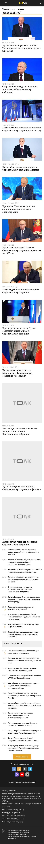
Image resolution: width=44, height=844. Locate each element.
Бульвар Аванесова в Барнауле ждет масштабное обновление (23, 651)
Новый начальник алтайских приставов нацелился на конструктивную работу (20, 715)
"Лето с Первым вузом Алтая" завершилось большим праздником (23, 739)
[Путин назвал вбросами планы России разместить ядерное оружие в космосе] (22, 28)
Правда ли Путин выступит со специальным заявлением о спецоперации (18, 209)
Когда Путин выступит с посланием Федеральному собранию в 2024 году (21, 129)
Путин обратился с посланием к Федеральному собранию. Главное (20, 168)
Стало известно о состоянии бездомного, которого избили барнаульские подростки (20, 589)
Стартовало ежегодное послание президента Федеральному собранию (19, 89)
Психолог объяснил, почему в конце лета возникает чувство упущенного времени (23, 579)
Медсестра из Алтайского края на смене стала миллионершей (22, 669)
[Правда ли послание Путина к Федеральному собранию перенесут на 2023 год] (22, 230)
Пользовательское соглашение (18, 832)
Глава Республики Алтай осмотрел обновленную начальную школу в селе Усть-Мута (24, 695)
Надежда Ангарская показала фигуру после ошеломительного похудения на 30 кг (24, 660)
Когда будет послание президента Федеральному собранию (20, 291)
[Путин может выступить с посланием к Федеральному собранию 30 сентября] (22, 352)
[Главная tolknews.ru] (22, 2)
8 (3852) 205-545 (11, 816)
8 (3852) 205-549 (11, 819)
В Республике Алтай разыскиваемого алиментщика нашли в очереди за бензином (24, 634)
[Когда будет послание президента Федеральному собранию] (22, 272)
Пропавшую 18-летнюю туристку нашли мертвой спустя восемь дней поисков (23, 552)
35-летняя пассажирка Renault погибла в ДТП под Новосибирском (24, 677)
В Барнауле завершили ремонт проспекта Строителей (21, 608)
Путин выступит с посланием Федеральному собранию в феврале (21, 488)
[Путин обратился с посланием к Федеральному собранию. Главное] (22, 149)
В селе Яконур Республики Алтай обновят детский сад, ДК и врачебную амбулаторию (24, 616)
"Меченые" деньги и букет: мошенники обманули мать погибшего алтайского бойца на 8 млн (24, 561)
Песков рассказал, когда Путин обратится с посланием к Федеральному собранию (19, 331)
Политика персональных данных (19, 830)
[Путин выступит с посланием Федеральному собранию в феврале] (22, 461)
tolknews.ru (12, 791)
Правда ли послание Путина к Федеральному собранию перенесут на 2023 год (21, 250)
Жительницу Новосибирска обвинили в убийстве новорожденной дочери (25, 570)
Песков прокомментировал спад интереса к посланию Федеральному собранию (19, 431)
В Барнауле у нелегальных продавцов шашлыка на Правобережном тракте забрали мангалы (24, 748)
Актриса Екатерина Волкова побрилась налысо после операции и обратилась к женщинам (24, 705)
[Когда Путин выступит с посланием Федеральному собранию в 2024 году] (22, 111)
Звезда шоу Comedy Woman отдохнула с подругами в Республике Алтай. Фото (24, 731)
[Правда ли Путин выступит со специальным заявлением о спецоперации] (22, 188)
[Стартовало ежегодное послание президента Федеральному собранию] (22, 69)
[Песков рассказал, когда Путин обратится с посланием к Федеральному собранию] (22, 311)
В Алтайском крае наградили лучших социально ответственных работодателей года (24, 685)
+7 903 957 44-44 (11, 810)
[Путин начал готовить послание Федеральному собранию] (22, 516)
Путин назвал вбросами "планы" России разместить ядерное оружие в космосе (21, 48)
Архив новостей (22, 757)
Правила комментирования (17, 834)
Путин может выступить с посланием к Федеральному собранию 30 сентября (17, 373)
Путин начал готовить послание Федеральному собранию (19, 543)
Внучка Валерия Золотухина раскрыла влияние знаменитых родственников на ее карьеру (24, 599)
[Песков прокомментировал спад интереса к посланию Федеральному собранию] (22, 403)
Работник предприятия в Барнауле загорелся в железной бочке (23, 724)
